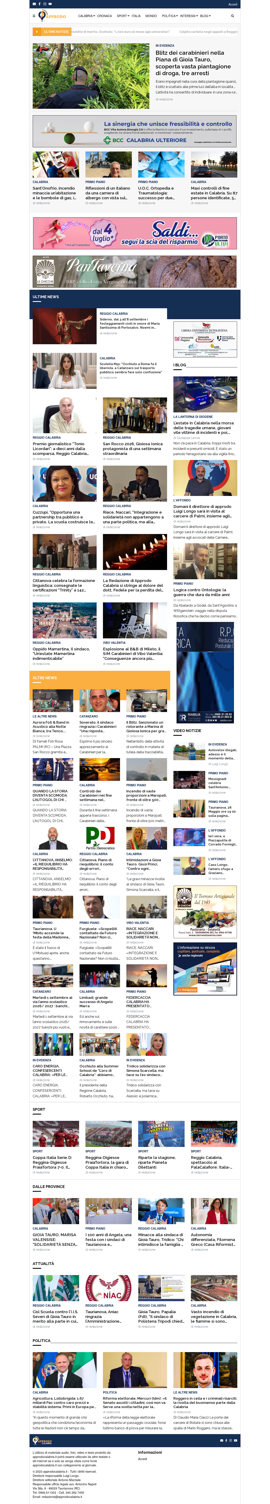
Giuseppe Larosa (188, 438)
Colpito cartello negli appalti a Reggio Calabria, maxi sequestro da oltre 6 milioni (166, 31)
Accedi (232, 4)
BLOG (204, 16)
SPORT (122, 16)
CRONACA (104, 16)
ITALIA (136, 16)
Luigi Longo (220, 764)
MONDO (151, 16)
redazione (166, 99)
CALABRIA (85, 16)
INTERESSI (188, 16)
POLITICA (169, 16)
